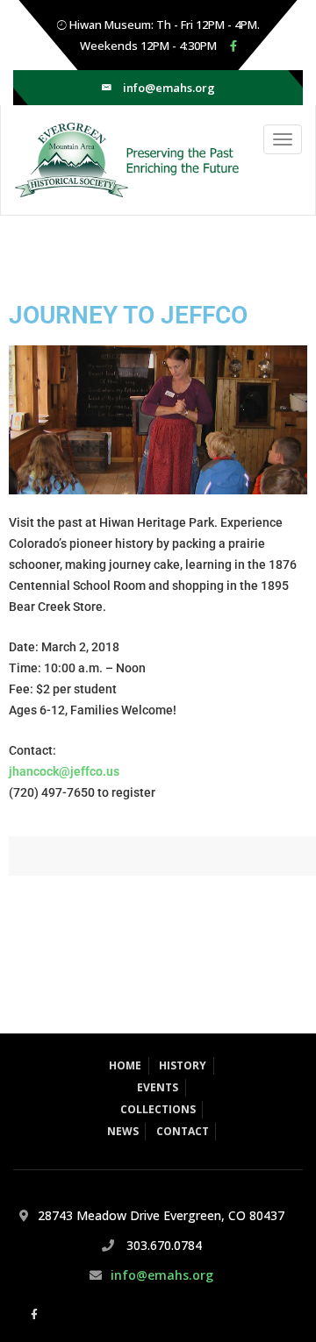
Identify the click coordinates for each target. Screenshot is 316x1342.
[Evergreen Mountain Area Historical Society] (121, 160)
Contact (182, 1131)
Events (157, 1087)
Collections (158, 1109)
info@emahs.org (169, 88)
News (123, 1131)
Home (125, 1065)
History (182, 1065)
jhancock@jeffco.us (64, 771)
